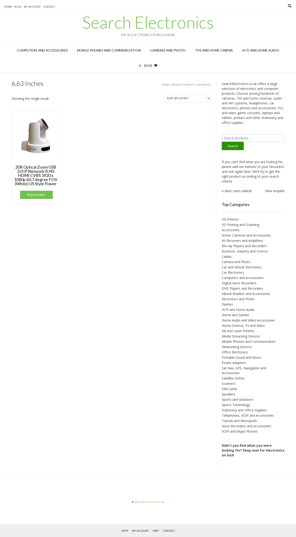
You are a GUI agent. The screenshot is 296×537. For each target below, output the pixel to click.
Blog (18, 6)
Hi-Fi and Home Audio (260, 50)
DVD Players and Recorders (242, 288)
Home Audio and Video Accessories (248, 320)
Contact (49, 6)
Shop (124, 530)
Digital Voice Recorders (239, 283)
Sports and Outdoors (237, 399)
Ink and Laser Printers (238, 331)
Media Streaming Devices (241, 336)
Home (8, 6)
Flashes (227, 304)
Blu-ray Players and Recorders (244, 246)
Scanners (228, 383)
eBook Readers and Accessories (246, 293)
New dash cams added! (230, 191)
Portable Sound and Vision (241, 357)
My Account (32, 6)
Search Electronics (148, 22)
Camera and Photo (236, 262)
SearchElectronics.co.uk (149, 502)
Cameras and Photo (168, 50)
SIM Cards (229, 389)
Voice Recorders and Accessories (246, 426)
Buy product (36, 194)
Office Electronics (235, 352)
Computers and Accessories (42, 50)
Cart (156, 530)
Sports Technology (236, 405)
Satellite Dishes (233, 378)
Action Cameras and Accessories (246, 235)
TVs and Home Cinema (214, 50)
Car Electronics (233, 272)
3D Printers (230, 219)
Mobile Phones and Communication (109, 50)
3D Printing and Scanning (240, 224)
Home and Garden (235, 315)
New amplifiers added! (278, 191)
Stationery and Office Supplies (244, 410)
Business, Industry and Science (245, 251)
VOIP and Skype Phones (240, 431)
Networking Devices (237, 347)
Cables (227, 256)
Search (233, 146)
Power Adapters (234, 363)
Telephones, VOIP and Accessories (248, 415)
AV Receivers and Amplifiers (242, 240)
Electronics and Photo (238, 299)
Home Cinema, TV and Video (243, 325)
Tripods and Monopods (239, 421)
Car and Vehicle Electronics (242, 267)
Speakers (228, 394)
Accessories (231, 230)
